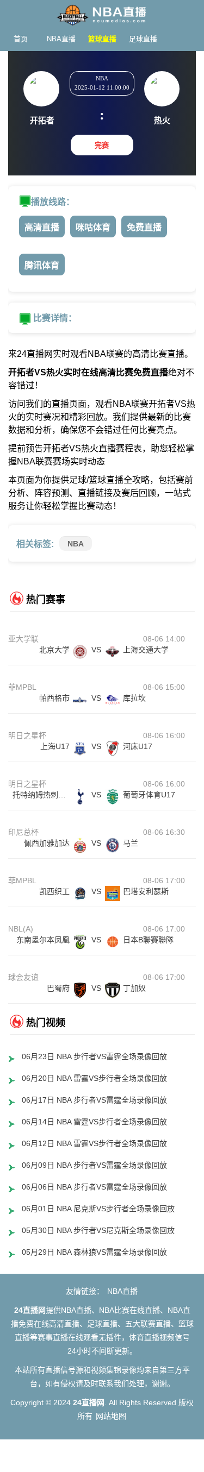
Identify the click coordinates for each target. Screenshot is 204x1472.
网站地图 (111, 1416)
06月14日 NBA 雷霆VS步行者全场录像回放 (94, 1121)
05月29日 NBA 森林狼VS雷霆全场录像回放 (94, 1252)
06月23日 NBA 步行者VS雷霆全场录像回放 (94, 1056)
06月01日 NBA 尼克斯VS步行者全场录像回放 (98, 1208)
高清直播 (41, 227)
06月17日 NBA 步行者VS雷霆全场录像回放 (94, 1100)
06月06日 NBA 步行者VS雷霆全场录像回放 (94, 1186)
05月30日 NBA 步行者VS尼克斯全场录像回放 (98, 1230)
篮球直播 (102, 39)
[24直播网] (102, 12)
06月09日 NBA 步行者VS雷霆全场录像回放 (94, 1165)
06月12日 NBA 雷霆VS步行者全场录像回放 (94, 1143)
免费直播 (144, 227)
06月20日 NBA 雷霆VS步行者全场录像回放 (94, 1078)
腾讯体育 (41, 265)
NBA (75, 543)
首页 (21, 39)
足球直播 (143, 39)
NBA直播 (61, 39)
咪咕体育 (93, 227)
